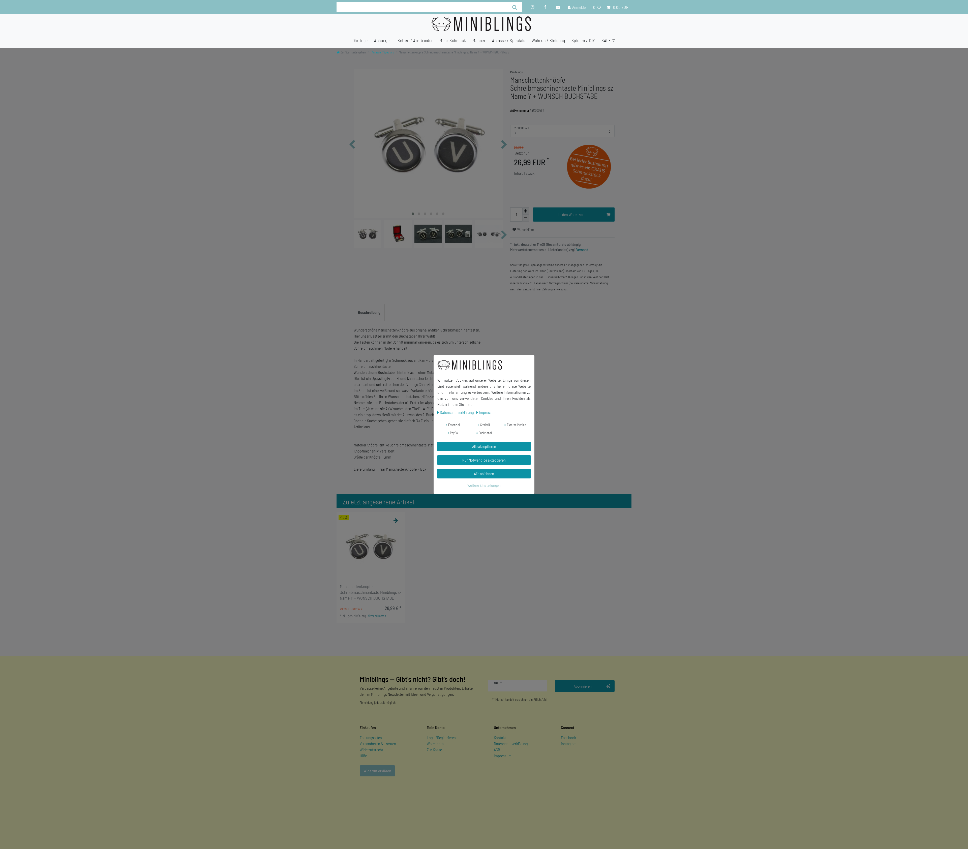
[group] (371, 546)
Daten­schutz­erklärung (457, 412)
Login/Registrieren (441, 737)
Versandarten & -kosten (378, 743)
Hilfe (363, 755)
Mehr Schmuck (452, 40)
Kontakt (500, 737)
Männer (479, 40)
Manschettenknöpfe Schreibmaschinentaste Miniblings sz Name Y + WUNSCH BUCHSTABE (370, 592)
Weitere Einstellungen (484, 485)
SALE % (608, 40)
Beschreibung (369, 312)
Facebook (568, 737)
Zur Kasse (434, 749)
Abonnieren (583, 686)
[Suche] (514, 7)
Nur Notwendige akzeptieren (484, 460)
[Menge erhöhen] (525, 211)
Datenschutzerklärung (511, 743)
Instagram (569, 743)
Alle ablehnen (484, 473)
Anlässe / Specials (508, 40)
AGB (497, 749)
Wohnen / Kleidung (548, 40)
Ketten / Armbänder (415, 40)
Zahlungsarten (371, 737)
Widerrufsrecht (371, 749)
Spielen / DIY (583, 40)
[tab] (369, 312)
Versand (582, 249)
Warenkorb (435, 743)
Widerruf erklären (377, 770)
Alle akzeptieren (484, 446)
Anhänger (382, 40)
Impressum (502, 755)
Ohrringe (360, 40)
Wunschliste (525, 229)
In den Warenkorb (572, 214)
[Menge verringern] (525, 218)
